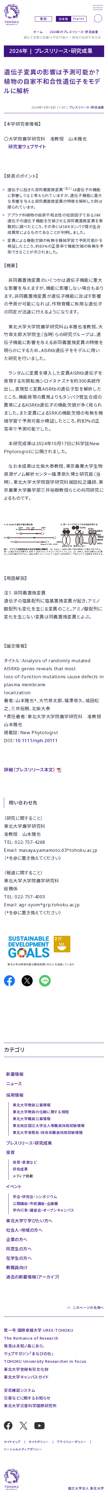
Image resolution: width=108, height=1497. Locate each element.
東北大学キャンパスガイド (26, 1377)
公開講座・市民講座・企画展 (35, 1203)
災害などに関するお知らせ (27, 1398)
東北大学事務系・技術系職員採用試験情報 (48, 1132)
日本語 (63, 19)
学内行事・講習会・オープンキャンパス (43, 1210)
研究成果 (20, 1169)
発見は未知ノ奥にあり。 (24, 1346)
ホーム (38, 32)
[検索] (97, 18)
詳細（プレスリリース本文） (29, 770)
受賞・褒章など (25, 1162)
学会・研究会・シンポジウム (35, 1196)
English (78, 18)
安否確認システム (19, 1390)
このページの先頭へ (88, 1308)
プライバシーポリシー (71, 1442)
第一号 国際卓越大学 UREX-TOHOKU (38, 1330)
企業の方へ (16, 1239)
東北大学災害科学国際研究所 (30, 1405)
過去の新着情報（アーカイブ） (33, 1277)
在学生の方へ (19, 1258)
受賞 (10, 1152)
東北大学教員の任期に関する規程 (41, 1111)
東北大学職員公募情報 (31, 1118)
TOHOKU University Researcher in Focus (45, 1361)
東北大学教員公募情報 (31, 1105)
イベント (13, 1186)
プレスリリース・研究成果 (86, 107)
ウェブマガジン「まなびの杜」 (28, 1353)
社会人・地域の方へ (24, 1230)
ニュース (14, 1083)
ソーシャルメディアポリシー (23, 1449)
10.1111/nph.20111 (36, 740)
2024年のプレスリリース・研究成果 (74, 32)
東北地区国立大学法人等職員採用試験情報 (48, 1125)
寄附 (43, 19)
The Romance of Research (31, 1338)
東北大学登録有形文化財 (26, 1369)
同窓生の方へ (19, 1249)
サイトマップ (12, 1442)
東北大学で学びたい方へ (29, 1221)
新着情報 (15, 1074)
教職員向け (17, 1267)
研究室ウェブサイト (27, 147)
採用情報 (15, 1095)
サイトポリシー (39, 1442)
